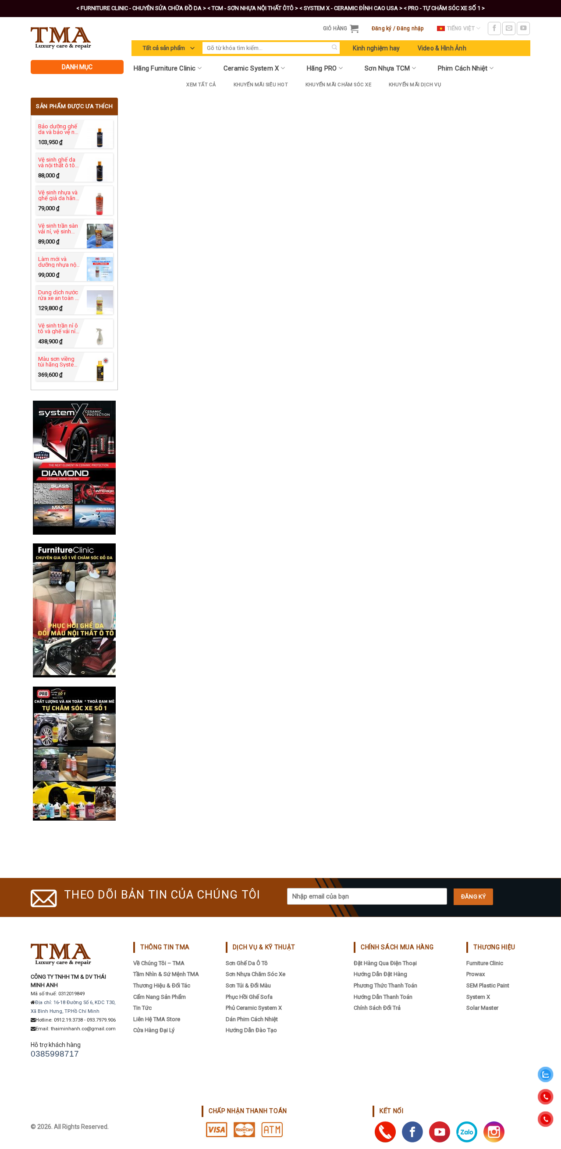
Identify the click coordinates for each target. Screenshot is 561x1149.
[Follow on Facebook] (494, 28)
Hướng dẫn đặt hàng (380, 974)
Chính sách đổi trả (377, 1007)
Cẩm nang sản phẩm (159, 997)
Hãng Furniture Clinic (164, 68)
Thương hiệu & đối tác (161, 985)
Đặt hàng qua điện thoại (385, 963)
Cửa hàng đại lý (153, 1030)
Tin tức (142, 1007)
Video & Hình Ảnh (442, 48)
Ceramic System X (251, 68)
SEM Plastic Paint (487, 985)
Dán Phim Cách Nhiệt (252, 1019)
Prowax (475, 974)
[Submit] (334, 48)
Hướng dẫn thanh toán (383, 997)
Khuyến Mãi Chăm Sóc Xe (338, 85)
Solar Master (482, 1007)
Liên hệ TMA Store (156, 1019)
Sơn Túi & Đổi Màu (248, 985)
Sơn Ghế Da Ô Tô (247, 963)
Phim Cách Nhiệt (463, 68)
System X (478, 997)
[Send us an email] (508, 28)
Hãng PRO (322, 68)
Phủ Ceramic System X (254, 1007)
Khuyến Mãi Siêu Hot (261, 85)
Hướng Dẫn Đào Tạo (251, 1030)
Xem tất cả (201, 85)
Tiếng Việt (461, 28)
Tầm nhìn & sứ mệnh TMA (166, 974)
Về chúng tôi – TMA (159, 963)
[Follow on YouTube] (523, 28)
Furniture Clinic (484, 963)
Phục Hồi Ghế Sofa (249, 997)
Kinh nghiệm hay (376, 48)
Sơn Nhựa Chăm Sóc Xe (255, 974)
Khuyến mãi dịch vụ (415, 85)
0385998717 (55, 1053)
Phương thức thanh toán (385, 985)
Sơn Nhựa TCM (387, 68)
